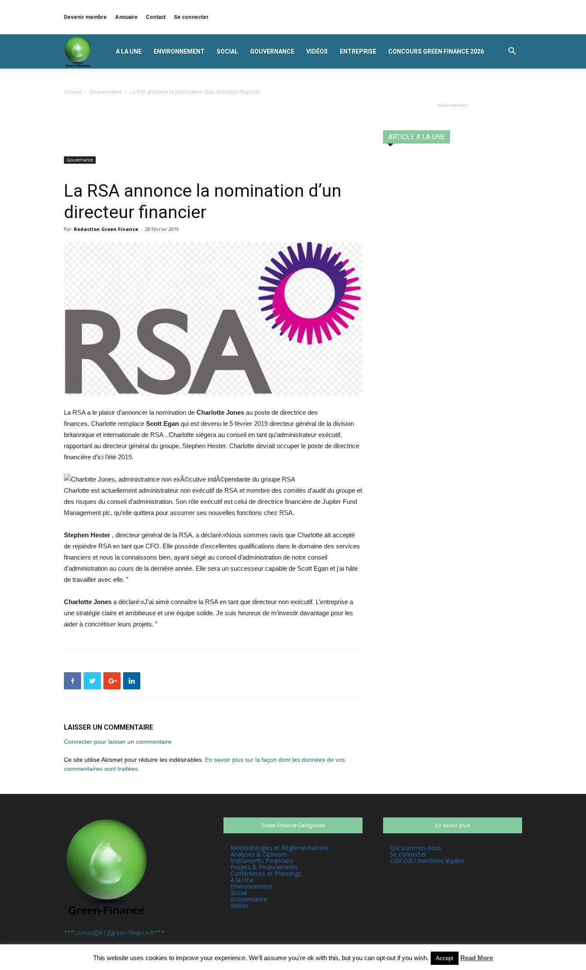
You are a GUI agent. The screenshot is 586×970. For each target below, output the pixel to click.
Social (227, 51)
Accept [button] (444, 958)
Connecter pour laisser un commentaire (118, 741)
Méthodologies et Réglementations (279, 848)
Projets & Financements (264, 867)
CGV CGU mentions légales (427, 860)
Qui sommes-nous (415, 848)
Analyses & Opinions (258, 854)
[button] (511, 52)
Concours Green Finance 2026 (436, 51)
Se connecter (191, 17)
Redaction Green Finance (106, 229)
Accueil (72, 92)
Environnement (179, 51)
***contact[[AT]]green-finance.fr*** (114, 932)
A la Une (129, 51)
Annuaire (126, 17)
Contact (156, 17)
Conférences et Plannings (265, 873)
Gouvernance (272, 51)
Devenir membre (85, 17)
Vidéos (317, 51)
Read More (476, 957)
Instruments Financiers (261, 860)
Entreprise (358, 51)
